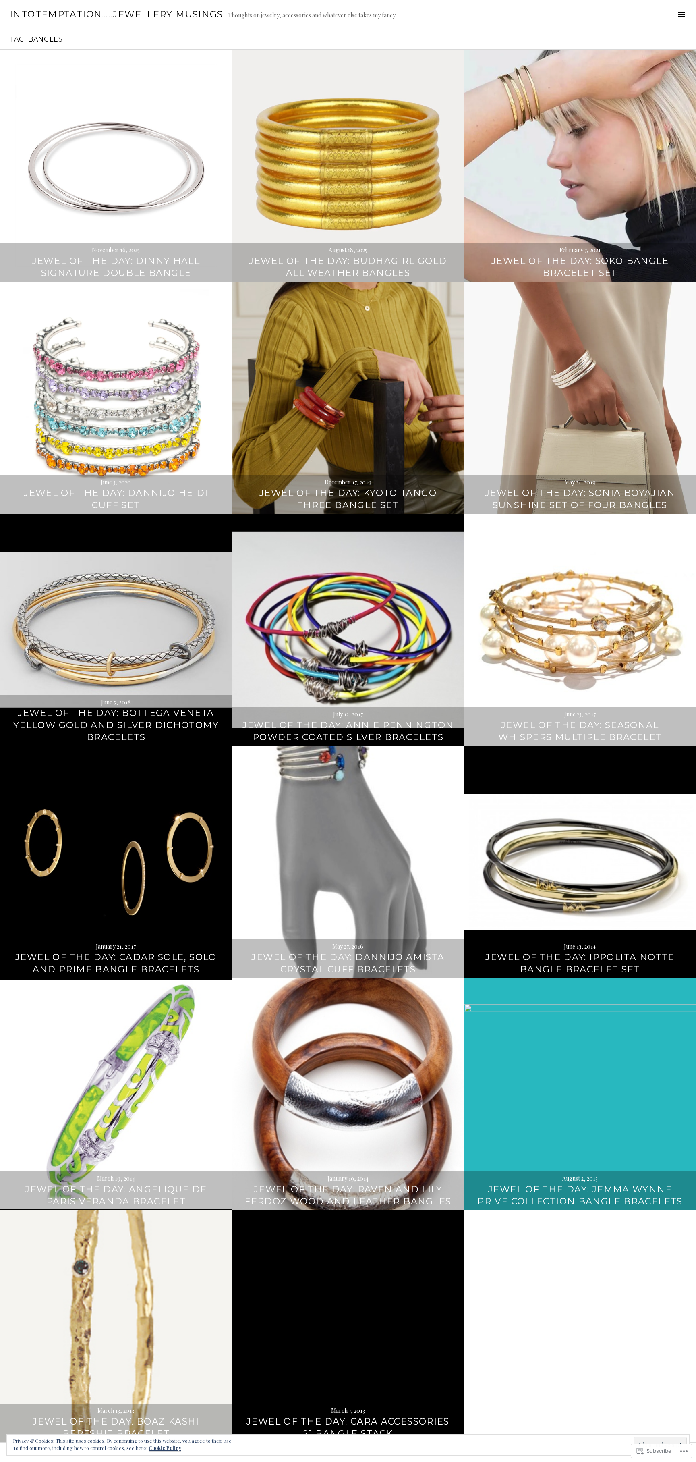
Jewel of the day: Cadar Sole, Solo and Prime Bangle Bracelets (116, 963)
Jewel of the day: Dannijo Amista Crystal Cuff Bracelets (347, 963)
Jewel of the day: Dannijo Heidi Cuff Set (116, 499)
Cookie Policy (165, 1448)
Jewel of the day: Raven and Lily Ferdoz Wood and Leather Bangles (348, 1195)
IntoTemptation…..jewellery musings (116, 14)
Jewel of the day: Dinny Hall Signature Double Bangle (116, 266)
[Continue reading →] (116, 166)
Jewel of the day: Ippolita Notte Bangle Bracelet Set (579, 963)
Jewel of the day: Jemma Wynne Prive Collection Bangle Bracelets (579, 1195)
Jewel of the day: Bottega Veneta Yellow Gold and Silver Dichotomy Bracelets (116, 725)
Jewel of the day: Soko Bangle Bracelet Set (580, 266)
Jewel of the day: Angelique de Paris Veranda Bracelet (116, 1195)
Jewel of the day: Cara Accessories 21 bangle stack (348, 1427)
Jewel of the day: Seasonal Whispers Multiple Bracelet (580, 731)
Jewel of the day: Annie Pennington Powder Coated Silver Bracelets (348, 731)
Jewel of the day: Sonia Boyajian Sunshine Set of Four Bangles (580, 499)
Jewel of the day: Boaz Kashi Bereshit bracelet (116, 1427)
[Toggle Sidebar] (681, 14)
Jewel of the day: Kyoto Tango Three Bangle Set (348, 499)
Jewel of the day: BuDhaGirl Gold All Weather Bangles (348, 266)
